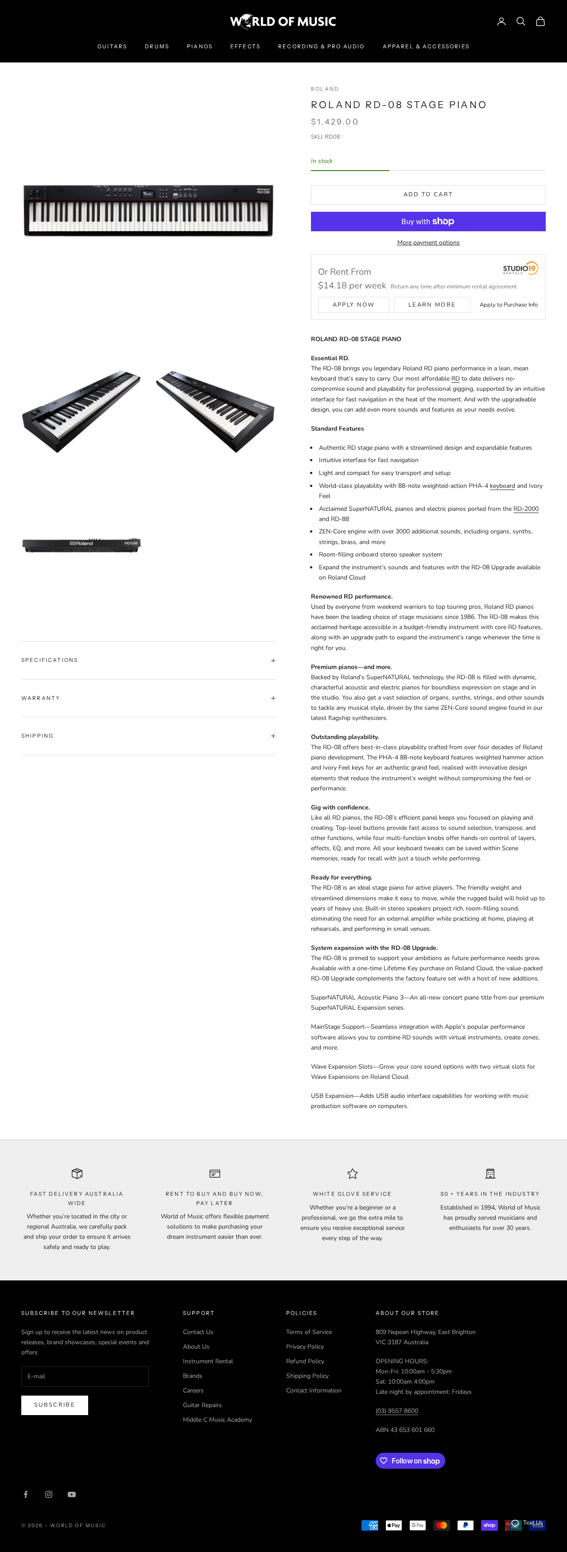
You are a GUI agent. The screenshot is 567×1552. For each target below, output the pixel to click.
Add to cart (429, 194)
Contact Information (314, 1390)
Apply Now (354, 305)
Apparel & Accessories (426, 46)
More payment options (428, 242)
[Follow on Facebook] (25, 1494)
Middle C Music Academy (217, 1420)
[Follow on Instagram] (48, 1494)
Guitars (112, 46)
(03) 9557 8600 (397, 1411)
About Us (196, 1346)
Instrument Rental (208, 1361)
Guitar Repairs (202, 1405)
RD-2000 (526, 509)
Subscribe (54, 1405)
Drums (157, 46)
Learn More (432, 305)
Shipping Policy (307, 1376)
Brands (192, 1376)
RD (455, 378)
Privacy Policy (305, 1346)
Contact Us (198, 1332)
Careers (193, 1390)
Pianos (200, 46)
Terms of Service (309, 1332)
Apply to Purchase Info (509, 305)
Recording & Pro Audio (321, 46)
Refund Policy (305, 1361)
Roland (325, 89)
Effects (245, 46)
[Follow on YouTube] (71, 1494)
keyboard (502, 486)
